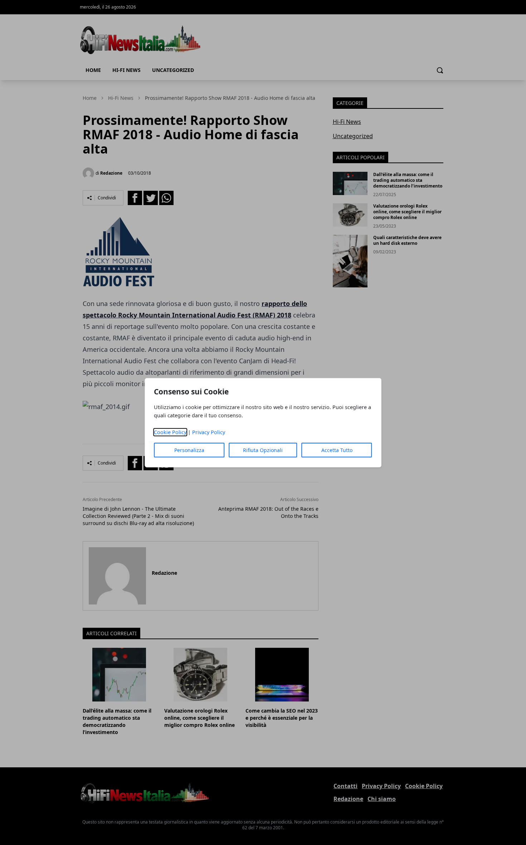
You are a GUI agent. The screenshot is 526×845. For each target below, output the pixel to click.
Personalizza (189, 450)
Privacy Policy (208, 432)
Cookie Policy (170, 432)
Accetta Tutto (336, 450)
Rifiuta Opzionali (263, 450)
